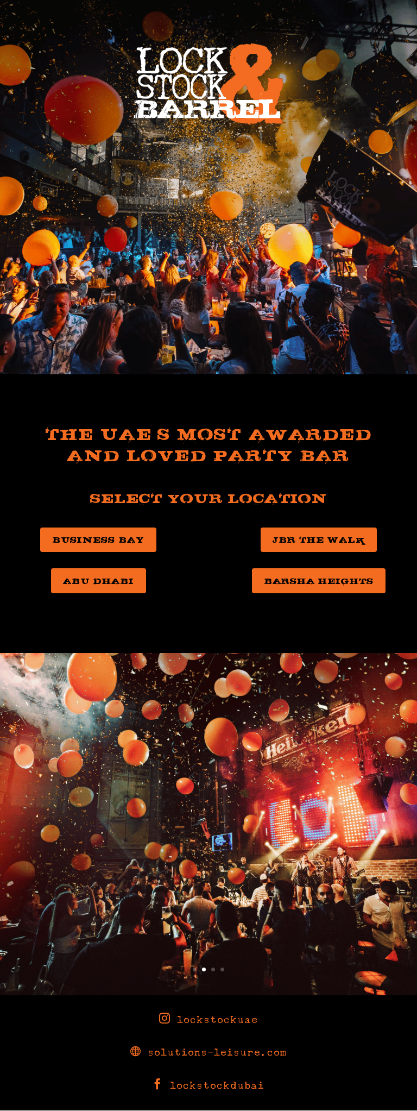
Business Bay (98, 539)
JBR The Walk (319, 539)
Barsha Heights (319, 580)
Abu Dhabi (98, 580)
